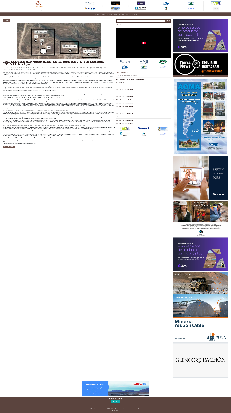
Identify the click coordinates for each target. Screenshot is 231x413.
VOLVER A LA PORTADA (9, 146)
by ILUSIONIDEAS (115, 410)
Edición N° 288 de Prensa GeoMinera (124, 106)
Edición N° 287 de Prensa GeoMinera (124, 110)
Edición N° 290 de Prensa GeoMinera (124, 99)
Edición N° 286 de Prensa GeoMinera (124, 113)
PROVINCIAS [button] (102, 14)
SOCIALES (121, 14)
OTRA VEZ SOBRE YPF (121, 82)
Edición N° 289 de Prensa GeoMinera (124, 103)
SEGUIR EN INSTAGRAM (200, 75)
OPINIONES (134, 14)
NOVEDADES (128, 14)
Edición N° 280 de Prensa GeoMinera (124, 116)
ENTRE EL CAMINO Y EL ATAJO (123, 86)
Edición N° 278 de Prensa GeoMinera (124, 123)
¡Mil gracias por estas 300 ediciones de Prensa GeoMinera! (130, 79)
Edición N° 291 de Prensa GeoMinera (124, 96)
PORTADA (96, 14)
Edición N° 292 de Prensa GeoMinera (124, 92)
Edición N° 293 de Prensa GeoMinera (124, 89)
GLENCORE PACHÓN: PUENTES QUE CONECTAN (127, 75)
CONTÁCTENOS (118, 398)
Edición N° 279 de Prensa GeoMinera (124, 120)
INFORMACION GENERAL (112, 14)
